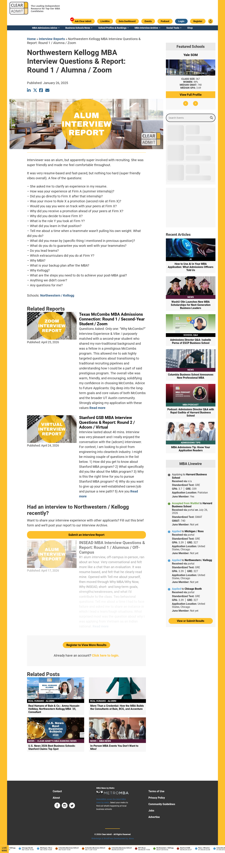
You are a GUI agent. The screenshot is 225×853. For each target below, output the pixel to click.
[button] (185, 103)
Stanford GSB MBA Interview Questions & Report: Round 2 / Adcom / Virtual (107, 422)
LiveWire (4, 849)
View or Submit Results (190, 620)
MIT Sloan (131, 848)
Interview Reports (52, 39)
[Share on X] (35, 90)
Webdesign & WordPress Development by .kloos (112, 838)
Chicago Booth (16, 848)
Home (31, 39)
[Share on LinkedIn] (29, 90)
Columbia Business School (58, 848)
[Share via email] (47, 90)
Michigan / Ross (36, 848)
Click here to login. (105, 655)
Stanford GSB (174, 848)
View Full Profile (191, 94)
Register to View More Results (86, 645)
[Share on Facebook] (41, 90)
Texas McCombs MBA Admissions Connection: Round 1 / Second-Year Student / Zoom (112, 319)
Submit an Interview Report (86, 534)
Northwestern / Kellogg (57, 295)
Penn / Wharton (193, 848)
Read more (97, 408)
